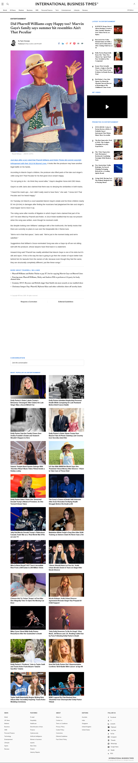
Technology (7, 736)
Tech (57, 10)
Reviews (85, 10)
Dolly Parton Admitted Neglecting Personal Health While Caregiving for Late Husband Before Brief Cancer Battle (65, 403)
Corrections (59, 733)
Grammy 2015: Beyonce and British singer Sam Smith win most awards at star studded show (47, 283)
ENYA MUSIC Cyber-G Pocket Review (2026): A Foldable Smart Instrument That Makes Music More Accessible (103, 131)
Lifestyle (76, 10)
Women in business (36, 739)
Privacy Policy (60, 726)
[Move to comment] (82, 43)
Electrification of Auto (36, 726)
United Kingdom (86, 726)
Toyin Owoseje (25, 41)
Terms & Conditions (62, 723)
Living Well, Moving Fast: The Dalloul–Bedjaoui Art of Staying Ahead (103, 180)
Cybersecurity (34, 733)
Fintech (32, 749)
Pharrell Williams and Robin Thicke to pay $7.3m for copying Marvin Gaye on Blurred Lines (47, 274)
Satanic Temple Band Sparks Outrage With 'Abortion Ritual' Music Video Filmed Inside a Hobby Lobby (28, 469)
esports (32, 742)
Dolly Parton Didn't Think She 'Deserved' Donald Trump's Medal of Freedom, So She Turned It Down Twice (27, 502)
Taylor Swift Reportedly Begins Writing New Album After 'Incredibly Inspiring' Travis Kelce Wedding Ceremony (28, 700)
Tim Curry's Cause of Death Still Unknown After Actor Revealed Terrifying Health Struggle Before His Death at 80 (65, 502)
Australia (84, 717)
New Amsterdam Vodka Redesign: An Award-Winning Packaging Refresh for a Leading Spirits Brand (103, 169)
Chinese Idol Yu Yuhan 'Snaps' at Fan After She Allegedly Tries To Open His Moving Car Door (27, 601)
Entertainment (66, 10)
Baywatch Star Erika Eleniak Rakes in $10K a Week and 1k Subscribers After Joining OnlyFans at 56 (103, 44)
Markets (21, 10)
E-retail (32, 717)
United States (86, 730)
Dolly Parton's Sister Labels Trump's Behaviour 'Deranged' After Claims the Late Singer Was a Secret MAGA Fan (27, 403)
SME (37, 10)
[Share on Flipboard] (71, 43)
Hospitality (33, 720)
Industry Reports (35, 752)
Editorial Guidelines (65, 302)
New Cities (33, 746)
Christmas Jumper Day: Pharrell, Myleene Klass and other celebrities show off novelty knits (47, 287)
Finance (32, 730)
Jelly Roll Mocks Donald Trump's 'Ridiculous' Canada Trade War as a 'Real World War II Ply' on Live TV (28, 535)
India (83, 720)
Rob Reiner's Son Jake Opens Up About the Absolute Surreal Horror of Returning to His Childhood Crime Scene (103, 83)
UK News (13, 10)
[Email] (78, 43)
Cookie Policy (60, 730)
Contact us (59, 720)
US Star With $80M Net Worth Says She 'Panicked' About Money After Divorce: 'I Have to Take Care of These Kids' (66, 469)
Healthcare (33, 723)
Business (30, 10)
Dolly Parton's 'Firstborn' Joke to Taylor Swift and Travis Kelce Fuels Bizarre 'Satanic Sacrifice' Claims (28, 667)
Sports (6, 746)
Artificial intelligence (36, 736)
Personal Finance (46, 10)
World (5, 10)
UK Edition (130, 10)
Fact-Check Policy (61, 739)
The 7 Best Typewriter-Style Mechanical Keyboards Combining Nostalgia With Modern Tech (103, 156)
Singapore (85, 723)
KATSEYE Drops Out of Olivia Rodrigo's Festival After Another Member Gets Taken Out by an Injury (103, 30)
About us (58, 717)
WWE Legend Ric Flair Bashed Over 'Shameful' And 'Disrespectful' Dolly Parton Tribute (65, 700)
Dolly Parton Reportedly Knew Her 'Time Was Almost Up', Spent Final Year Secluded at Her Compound (103, 57)
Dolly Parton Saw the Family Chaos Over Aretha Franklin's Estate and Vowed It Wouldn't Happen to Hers (26, 436)
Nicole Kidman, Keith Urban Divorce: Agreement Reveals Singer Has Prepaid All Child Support (65, 601)
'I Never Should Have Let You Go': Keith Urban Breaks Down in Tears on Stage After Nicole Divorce (65, 568)
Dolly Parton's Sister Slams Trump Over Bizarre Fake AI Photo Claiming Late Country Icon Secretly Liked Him (66, 436)
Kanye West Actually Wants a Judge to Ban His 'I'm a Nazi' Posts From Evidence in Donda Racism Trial (104, 70)
